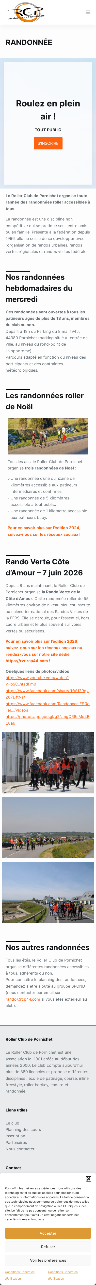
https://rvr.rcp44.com (27, 660)
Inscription (15, 1135)
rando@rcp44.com (23, 999)
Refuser (48, 1246)
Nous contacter (20, 1148)
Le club (12, 1123)
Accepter (48, 1233)
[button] (88, 1178)
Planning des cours (23, 1129)
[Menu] (88, 12)
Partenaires (16, 1142)
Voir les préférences (48, 1260)
